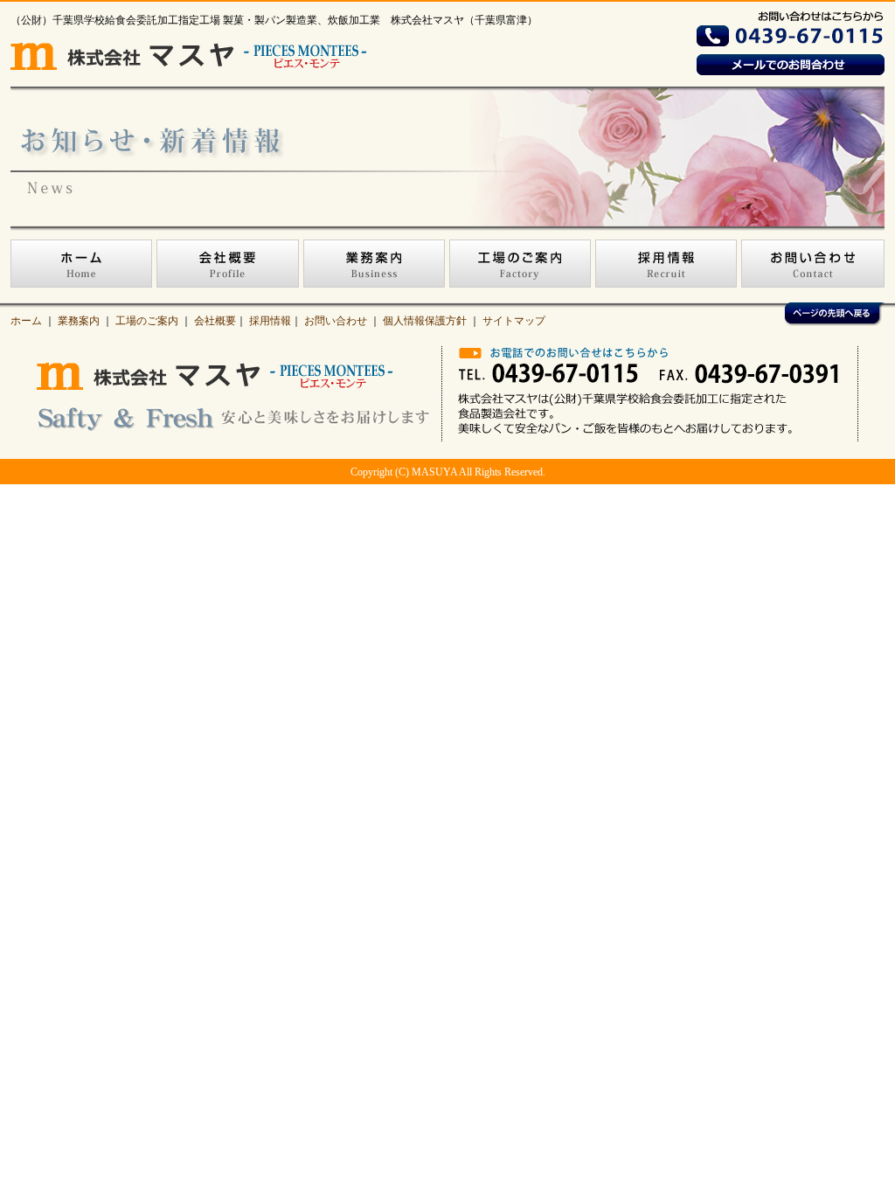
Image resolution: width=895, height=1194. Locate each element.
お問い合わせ (335, 321)
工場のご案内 (146, 321)
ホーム (26, 321)
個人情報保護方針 (425, 321)
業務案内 (79, 321)
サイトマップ (513, 321)
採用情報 (270, 321)
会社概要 (215, 321)
